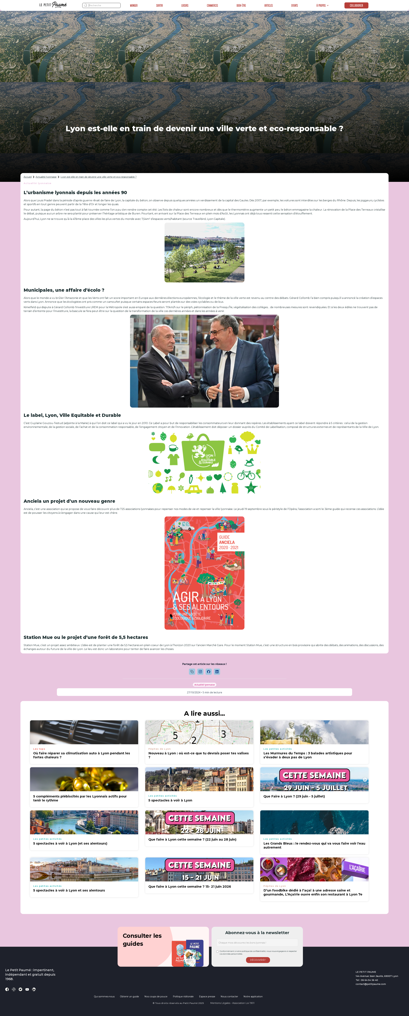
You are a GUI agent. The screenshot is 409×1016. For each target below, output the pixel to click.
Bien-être (241, 5)
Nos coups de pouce (155, 996)
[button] (322, 5)
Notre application (253, 996)
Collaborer (356, 5)
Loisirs (184, 5)
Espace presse (207, 996)
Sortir (159, 5)
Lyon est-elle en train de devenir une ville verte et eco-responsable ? (99, 176)
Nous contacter (229, 996)
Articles (268, 5)
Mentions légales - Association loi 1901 (232, 1003)
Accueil (28, 176)
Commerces (212, 5)
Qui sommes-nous (104, 996)
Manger (134, 5)
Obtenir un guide (129, 996)
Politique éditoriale (183, 996)
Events (294, 5)
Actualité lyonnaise (46, 176)
